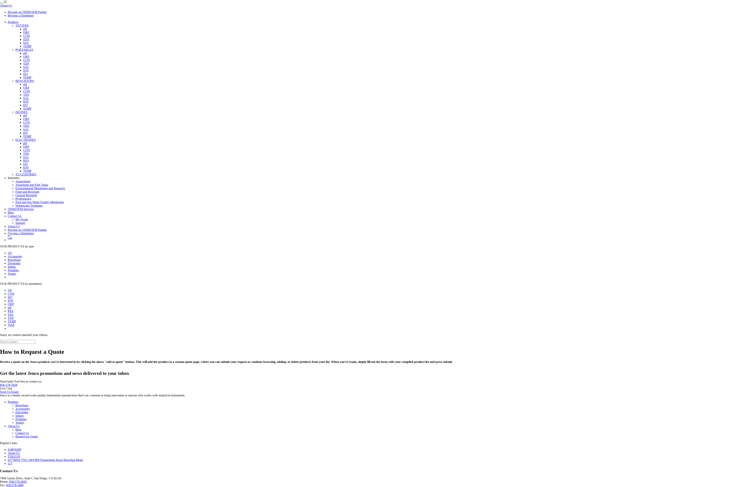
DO (25, 74)
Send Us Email (9, 391)
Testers (12, 273)
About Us (6, 5)
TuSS (11, 325)
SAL (26, 42)
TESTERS (22, 25)
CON (26, 36)
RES (26, 160)
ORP (26, 32)
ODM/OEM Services (21, 209)
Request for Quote (26, 436)
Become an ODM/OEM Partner (27, 12)
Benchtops (14, 259)
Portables (13, 270)
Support (20, 223)
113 (10, 463)
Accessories (15, 256)
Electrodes (14, 263)
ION (26, 70)
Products (13, 22)
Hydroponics (23, 198)
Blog (11, 212)
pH (25, 29)
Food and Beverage (27, 191)
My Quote (21, 219)
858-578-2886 (15, 485)
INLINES (21, 112)
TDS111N (14, 456)
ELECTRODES (25, 139)
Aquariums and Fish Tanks (31, 184)
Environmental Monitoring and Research (40, 188)
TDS (26, 39)
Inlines (12, 266)
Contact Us (14, 216)
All (10, 253)
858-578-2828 (8, 385)
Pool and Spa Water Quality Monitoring (39, 202)
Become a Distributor (21, 15)
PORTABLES (24, 49)
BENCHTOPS (24, 81)
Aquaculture (22, 181)
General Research (26, 195)
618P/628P (14, 449)
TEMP (27, 46)
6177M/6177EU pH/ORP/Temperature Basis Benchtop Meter (45, 460)
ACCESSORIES (25, 174)
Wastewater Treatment (28, 205)
